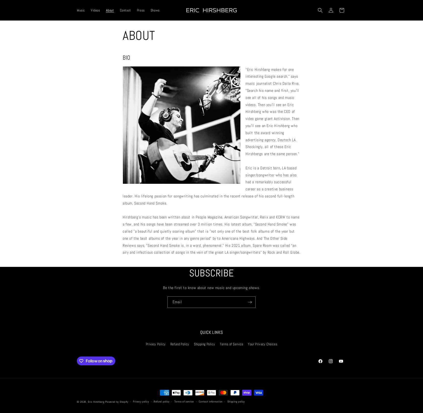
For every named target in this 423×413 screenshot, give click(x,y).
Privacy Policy (155, 344)
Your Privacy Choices (262, 344)
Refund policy (161, 401)
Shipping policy (236, 401)
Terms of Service (231, 344)
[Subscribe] (250, 302)
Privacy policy (141, 401)
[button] (320, 10)
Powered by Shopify (116, 401)
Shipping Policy (204, 344)
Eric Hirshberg (96, 401)
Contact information (211, 401)
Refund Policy (179, 344)
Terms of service (184, 401)
